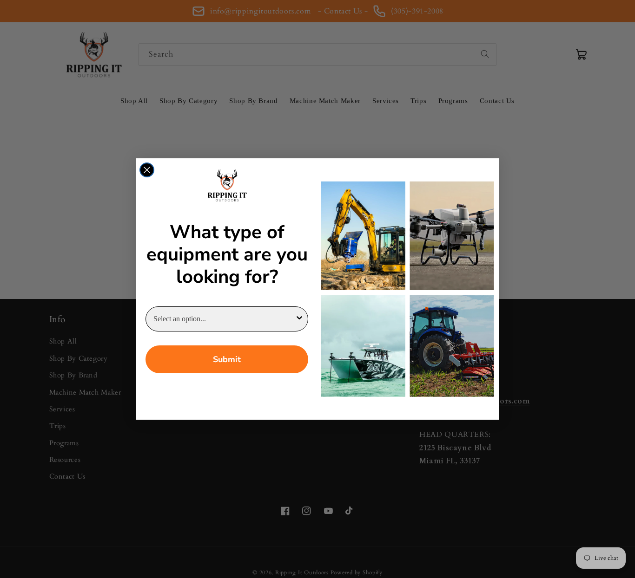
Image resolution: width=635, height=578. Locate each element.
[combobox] (224, 319)
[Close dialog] (147, 170)
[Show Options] (299, 319)
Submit (227, 359)
